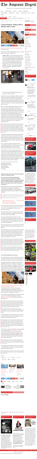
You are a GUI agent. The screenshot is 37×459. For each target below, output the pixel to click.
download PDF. (8, 435)
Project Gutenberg (28, 46)
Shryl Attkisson (27, 54)
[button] (26, 279)
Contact (2, 16)
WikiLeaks (29, 125)
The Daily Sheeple (28, 59)
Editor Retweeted (33, 83)
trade (21, 381)
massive (9, 381)
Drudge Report (27, 43)
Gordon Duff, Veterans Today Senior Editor (11, 48)
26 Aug (28, 116)
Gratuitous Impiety (25, 450)
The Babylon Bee (27, 57)
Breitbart (26, 38)
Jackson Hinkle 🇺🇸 (30, 115)
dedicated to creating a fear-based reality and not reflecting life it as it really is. (18, 442)
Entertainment (18, 450)
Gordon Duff (5, 67)
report (13, 381)
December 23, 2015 (5, 29)
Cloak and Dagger (13, 29)
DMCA (6, 16)
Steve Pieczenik (27, 56)
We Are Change (27, 65)
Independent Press (19, 29)
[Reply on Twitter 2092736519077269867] (28, 132)
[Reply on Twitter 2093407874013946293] (28, 110)
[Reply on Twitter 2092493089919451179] (28, 121)
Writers (2, 14)
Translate (32, 21)
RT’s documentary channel (15, 330)
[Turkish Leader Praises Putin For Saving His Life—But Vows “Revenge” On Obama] (20, 366)
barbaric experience (7, 297)
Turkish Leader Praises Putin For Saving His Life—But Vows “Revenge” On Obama (20, 370)
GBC (28, 102)
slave (17, 381)
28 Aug (31, 102)
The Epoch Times (28, 60)
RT (25, 49)
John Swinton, (30, 444)
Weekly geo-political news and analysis (30, 68)
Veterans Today (27, 62)
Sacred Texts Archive (28, 51)
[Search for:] (31, 18)
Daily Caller (27, 41)
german (4, 381)
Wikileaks (26, 71)
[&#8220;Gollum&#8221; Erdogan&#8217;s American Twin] (12, 366)
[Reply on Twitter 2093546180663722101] (28, 97)
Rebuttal (10, 16)
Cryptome (26, 40)
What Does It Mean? (28, 69)
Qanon (26, 48)
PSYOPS (35, 450)
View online (3, 435)
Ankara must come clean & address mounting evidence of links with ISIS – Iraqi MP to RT (9, 202)
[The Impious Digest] (18, 9)
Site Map (14, 16)
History (31, 450)
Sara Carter (27, 52)
